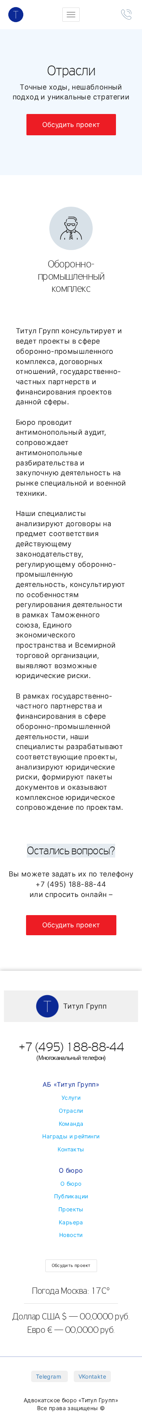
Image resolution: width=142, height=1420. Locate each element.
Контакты (71, 1149)
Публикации (71, 1196)
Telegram (49, 1376)
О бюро (70, 1183)
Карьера (71, 1222)
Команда (71, 1123)
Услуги (71, 1097)
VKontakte (92, 1376)
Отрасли (71, 1110)
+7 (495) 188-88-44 (71, 1050)
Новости (71, 1234)
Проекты (71, 1209)
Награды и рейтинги (70, 1136)
